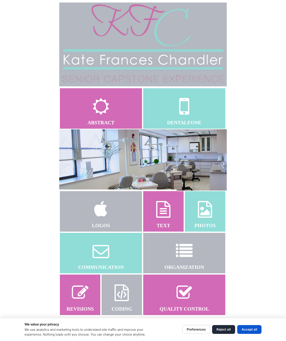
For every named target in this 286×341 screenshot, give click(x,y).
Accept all (249, 329)
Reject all (223, 329)
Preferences (196, 329)
